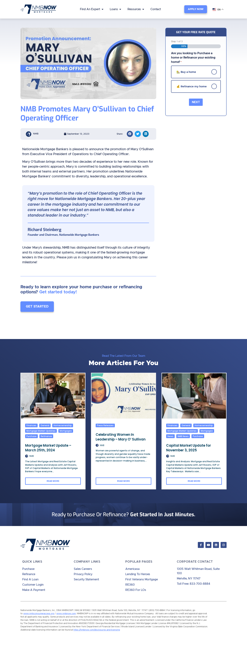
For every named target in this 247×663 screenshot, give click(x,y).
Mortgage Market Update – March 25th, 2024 (48, 448)
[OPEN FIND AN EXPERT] (102, 9)
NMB (31, 456)
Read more (53, 481)
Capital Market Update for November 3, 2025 (188, 448)
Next (196, 102)
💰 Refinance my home (191, 86)
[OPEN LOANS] (120, 9)
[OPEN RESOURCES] (143, 9)
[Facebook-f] (201, 545)
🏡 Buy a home (186, 71)
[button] (130, 134)
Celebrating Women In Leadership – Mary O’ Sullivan (121, 437)
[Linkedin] (216, 545)
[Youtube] (208, 545)
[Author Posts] (26, 456)
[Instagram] (224, 545)
